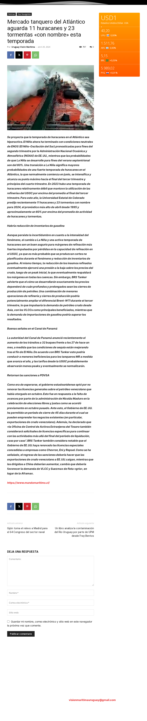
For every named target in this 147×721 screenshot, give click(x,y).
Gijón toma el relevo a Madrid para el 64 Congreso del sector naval (27, 530)
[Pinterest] (27, 55)
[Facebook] (10, 55)
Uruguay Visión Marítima (23, 46)
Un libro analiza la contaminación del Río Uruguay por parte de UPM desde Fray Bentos (74, 532)
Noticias (11, 14)
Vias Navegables (24, 14)
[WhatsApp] (35, 55)
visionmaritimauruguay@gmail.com (92, 700)
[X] (19, 55)
